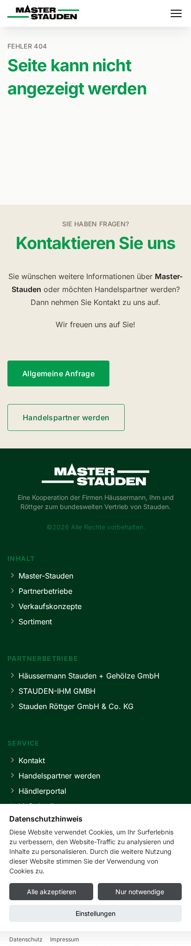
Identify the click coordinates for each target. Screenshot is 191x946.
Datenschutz (26, 939)
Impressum (64, 939)
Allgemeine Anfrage (58, 373)
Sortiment (35, 621)
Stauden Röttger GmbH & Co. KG (76, 706)
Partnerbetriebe (45, 591)
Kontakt (32, 760)
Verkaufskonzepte (50, 606)
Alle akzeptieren (51, 892)
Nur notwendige (139, 892)
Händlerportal (42, 791)
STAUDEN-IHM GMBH (57, 691)
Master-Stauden (46, 575)
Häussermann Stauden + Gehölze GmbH (89, 675)
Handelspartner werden (66, 417)
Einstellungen (95, 913)
